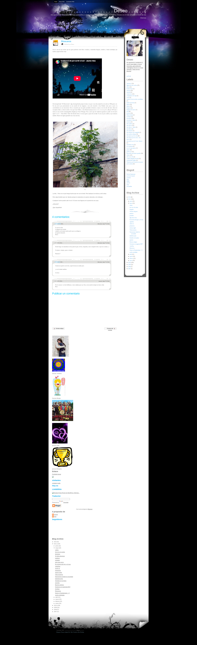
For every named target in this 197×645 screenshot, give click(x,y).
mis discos (129, 125)
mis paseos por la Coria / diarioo (134, 141)
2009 (55, 607)
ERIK (128, 181)
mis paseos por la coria (132, 136)
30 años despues (60, 556)
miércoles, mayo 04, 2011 (103, 223)
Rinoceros (66, 41)
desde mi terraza (131, 102)
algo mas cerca (59, 562)
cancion (129, 90)
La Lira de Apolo (131, 176)
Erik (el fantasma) (131, 174)
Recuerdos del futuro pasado (134, 153)
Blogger (90, 509)
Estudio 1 (58, 113)
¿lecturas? (129, 83)
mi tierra (129, 122)
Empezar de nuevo (131, 109)
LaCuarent (58, 224)
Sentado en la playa (60, 581)
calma (56, 550)
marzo (57, 599)
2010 (55, 605)
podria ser (129, 151)
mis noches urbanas (131, 134)
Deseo (56, 514)
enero (57, 603)
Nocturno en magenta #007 (62, 587)
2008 (55, 609)
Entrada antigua (60, 328)
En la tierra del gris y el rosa (63, 564)
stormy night (58, 572)
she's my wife (130, 157)
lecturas (129, 113)
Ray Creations (74, 632)
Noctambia (129, 186)
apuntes (57, 583)
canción (129, 92)
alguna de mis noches (132, 85)
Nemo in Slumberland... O (62, 593)
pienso (128, 150)
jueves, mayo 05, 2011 (104, 281)
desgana (57, 554)
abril (56, 597)
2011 (55, 544)
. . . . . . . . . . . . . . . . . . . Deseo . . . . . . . (104, 10)
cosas (128, 97)
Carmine (129, 177)
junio (56, 546)
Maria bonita (130, 115)
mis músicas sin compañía (133, 132)
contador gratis (56, 483)
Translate (65, 502)
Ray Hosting (81, 632)
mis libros (129, 129)
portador (57, 560)
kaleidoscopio (59, 578)
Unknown (57, 262)
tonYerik (129, 76)
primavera (58, 570)
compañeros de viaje (132, 95)
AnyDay (57, 589)
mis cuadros (130, 123)
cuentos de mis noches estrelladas (135, 99)
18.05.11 (57, 568)
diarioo (128, 106)
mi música (129, 118)
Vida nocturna (59, 574)
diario (128, 104)
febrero (57, 601)
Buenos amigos (59, 585)
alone (128, 87)
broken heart (130, 88)
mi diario (129, 116)
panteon (57, 558)
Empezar (129, 108)
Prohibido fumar (56, 474)
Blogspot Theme (60, 632)
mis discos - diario (131, 127)
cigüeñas (57, 566)
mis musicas (130, 130)
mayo (57, 548)
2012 (55, 541)
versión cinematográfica (101, 110)
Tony (128, 184)
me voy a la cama (60, 552)
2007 (55, 611)
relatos (128, 155)
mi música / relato (131, 120)
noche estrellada (59, 595)
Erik (55, 516)
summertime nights (131, 160)
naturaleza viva (130, 144)
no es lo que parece (131, 148)
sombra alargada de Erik (133, 158)
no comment (130, 146)
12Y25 (128, 183)
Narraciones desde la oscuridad (64, 576)
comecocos (129, 94)
